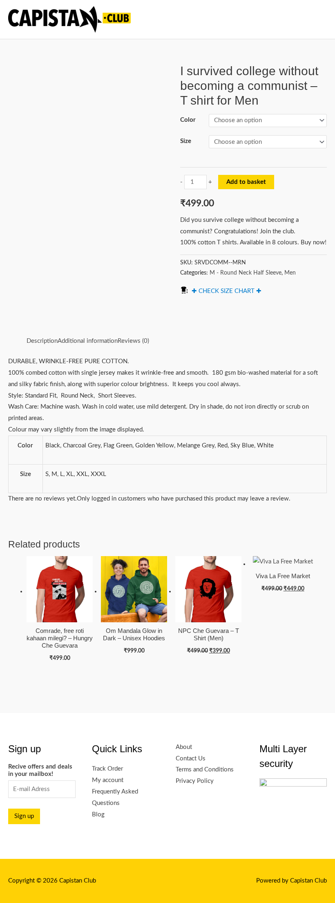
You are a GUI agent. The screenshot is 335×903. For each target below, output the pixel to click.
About (184, 747)
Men (290, 273)
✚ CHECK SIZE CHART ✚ (226, 291)
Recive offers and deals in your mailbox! (40, 770)
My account (107, 780)
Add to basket (246, 182)
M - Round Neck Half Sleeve (245, 273)
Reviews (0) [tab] (133, 341)
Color (188, 120)
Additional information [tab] (88, 341)
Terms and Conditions (205, 770)
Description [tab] (42, 341)
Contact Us (190, 758)
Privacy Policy (195, 781)
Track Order (107, 769)
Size (185, 141)
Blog (98, 814)
